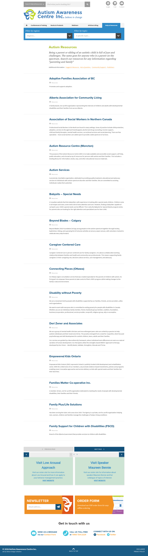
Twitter (113, 534)
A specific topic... (83, 36)
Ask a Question (85, 67)
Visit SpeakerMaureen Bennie (99, 465)
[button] (48, 471)
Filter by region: (32, 31)
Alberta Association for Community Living (75, 97)
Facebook (101, 534)
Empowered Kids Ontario (65, 356)
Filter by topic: (80, 31)
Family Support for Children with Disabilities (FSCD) (81, 426)
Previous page (48, 449)
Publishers (110, 67)
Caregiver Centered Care (64, 244)
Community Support (99, 67)
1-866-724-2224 (79, 534)
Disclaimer (141, 549)
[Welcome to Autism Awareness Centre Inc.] (27, 25)
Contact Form (50, 534)
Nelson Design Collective (14, 552)
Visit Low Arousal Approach (48, 465)
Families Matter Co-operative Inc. (70, 383)
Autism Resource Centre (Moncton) (71, 146)
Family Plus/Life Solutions (65, 404)
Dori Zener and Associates (65, 323)
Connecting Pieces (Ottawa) (66, 269)
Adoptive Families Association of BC (72, 78)
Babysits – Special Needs (65, 194)
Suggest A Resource (72, 67)
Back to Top (73, 551)
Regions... (31, 36)
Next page (99, 449)
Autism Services (59, 170)
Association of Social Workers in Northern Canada (80, 119)
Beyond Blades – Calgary (65, 220)
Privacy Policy (139, 551)
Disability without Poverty (65, 293)
